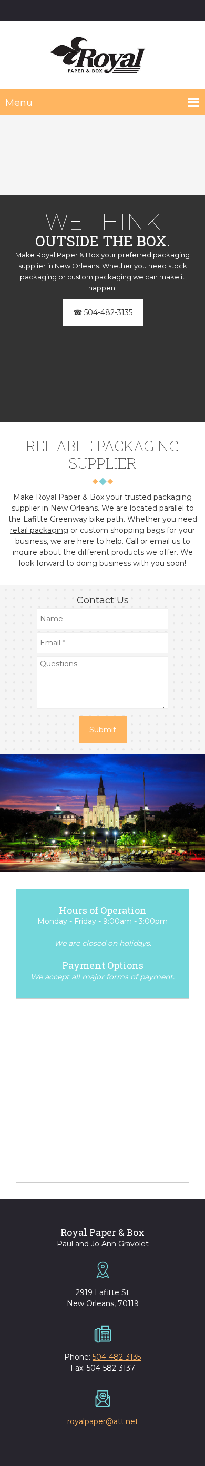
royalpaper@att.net (102, 1421)
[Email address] (92, 10)
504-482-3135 (117, 1357)
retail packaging (39, 530)
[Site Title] (99, 55)
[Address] (108, 10)
